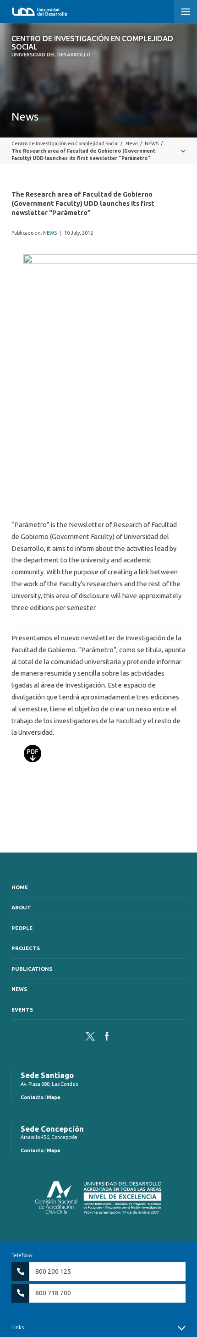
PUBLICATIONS (31, 969)
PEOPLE (22, 928)
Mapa (53, 1097)
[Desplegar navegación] (98, 151)
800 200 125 (53, 1271)
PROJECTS (25, 948)
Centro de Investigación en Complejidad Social (92, 46)
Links (17, 1327)
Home (19, 887)
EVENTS (22, 1009)
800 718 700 (53, 1293)
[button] (185, 11)
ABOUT (21, 907)
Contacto (32, 1097)
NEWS (50, 233)
